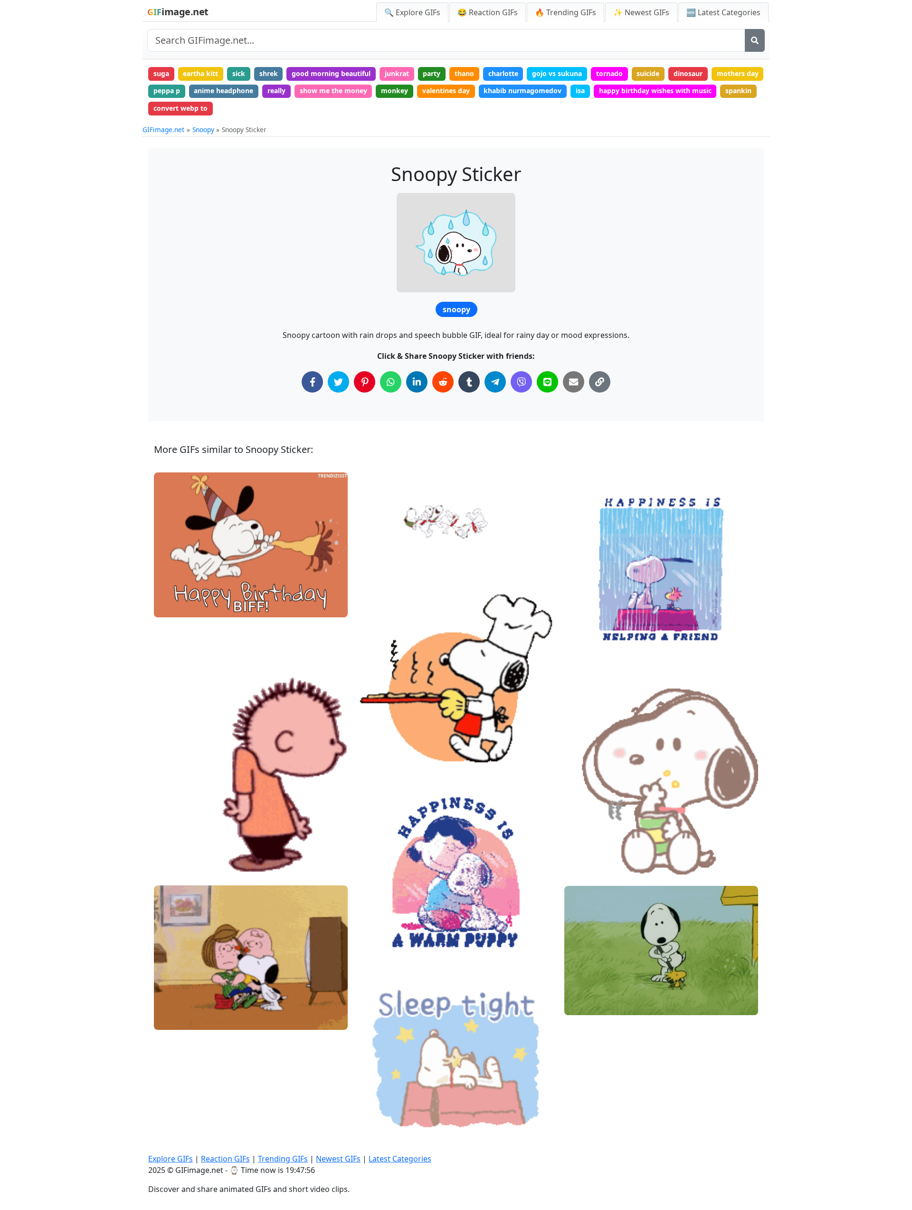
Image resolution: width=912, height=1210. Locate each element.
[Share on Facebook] (312, 382)
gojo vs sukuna (557, 73)
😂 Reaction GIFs (487, 12)
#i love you (179, 1003)
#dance (173, 862)
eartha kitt (200, 73)
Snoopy (203, 129)
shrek (268, 73)
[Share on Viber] (521, 382)
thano (464, 73)
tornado (609, 73)
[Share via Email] (573, 382)
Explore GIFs (170, 1158)
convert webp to (180, 108)
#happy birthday (187, 606)
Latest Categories (400, 1158)
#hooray (380, 554)
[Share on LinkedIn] (417, 382)
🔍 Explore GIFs (412, 12)
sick (238, 73)
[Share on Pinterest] (364, 382)
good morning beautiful (331, 73)
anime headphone (223, 90)
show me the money (333, 90)
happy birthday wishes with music (655, 90)
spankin (738, 90)
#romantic (178, 986)
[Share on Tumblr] (469, 382)
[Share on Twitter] (338, 382)
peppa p (166, 90)
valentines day (446, 90)
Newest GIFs (338, 1158)
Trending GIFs (283, 1158)
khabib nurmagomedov (522, 90)
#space (379, 538)
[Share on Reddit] (443, 382)
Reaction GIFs (225, 1158)
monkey (394, 90)
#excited (381, 570)
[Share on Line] (547, 382)
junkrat (397, 73)
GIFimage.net (163, 129)
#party (172, 590)
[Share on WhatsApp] (390, 382)
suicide (647, 73)
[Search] (755, 40)
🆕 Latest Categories (723, 12)
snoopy (456, 309)
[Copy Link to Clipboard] (599, 382)
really (276, 90)
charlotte (503, 73)
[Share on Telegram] (495, 382)
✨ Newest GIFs (641, 12)
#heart (172, 1018)
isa (580, 90)
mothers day (738, 73)
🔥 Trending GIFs (565, 12)
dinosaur (688, 73)
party (431, 73)
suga (161, 73)
